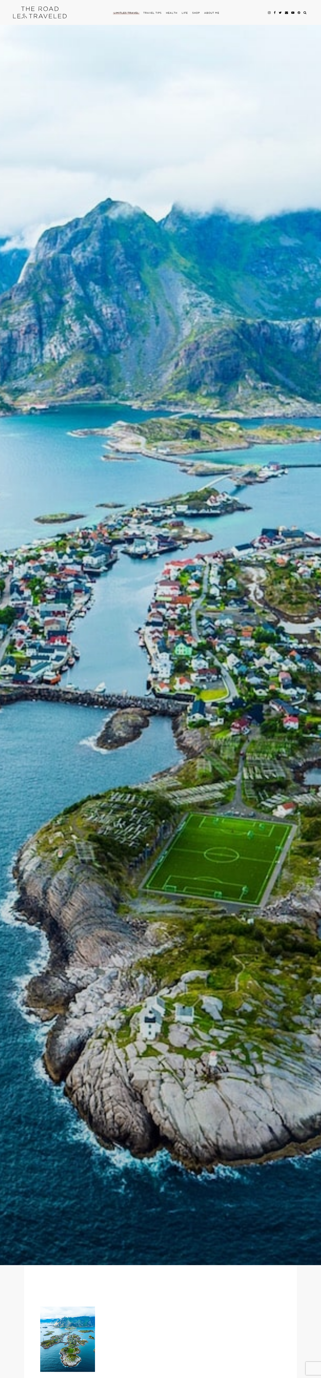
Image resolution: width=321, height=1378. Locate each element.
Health (171, 13)
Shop (196, 13)
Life (185, 13)
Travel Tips (152, 13)
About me (211, 13)
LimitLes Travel (126, 13)
